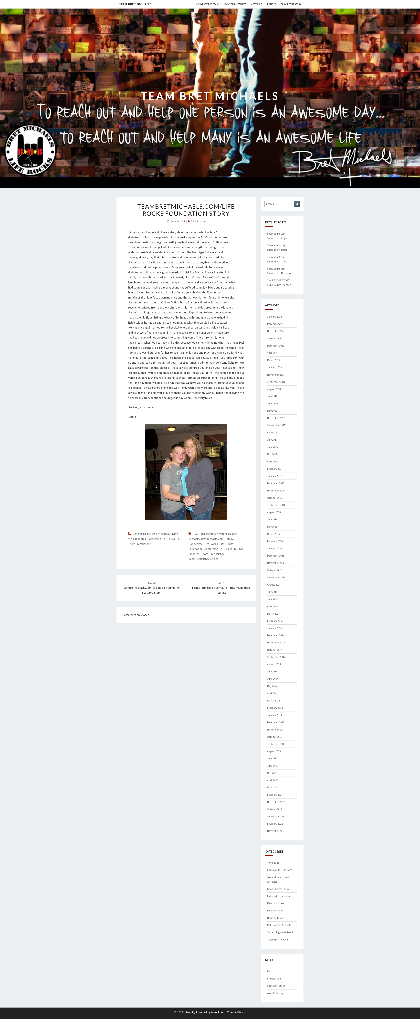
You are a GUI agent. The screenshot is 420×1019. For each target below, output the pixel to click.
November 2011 (276, 830)
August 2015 (274, 584)
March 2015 (273, 613)
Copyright (256, 4)
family (229, 539)
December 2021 (275, 323)
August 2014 (274, 664)
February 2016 (275, 541)
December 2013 (275, 722)
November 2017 (276, 418)
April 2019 (272, 352)
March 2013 (273, 787)
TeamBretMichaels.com (203, 559)
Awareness (223, 534)
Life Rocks (211, 544)
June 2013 (272, 765)
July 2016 (272, 519)
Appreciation (207, 534)
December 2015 (275, 555)
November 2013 (276, 729)
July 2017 (272, 439)
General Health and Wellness (151, 534)
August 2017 (274, 432)
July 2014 (272, 671)
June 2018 (272, 403)
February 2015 (275, 620)
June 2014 (272, 678)
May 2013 (272, 773)
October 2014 (274, 649)
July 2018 (272, 396)
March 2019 (273, 360)
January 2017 (274, 476)
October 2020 (274, 338)
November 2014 (276, 642)
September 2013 (276, 744)
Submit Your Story (291, 4)
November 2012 (276, 802)
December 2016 (275, 483)
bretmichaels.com (212, 539)
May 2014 (272, 686)
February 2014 (275, 707)
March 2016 (273, 534)
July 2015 (272, 591)
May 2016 (272, 526)
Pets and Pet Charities (279, 925)
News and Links (275, 917)
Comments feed (276, 985)
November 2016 (276, 490)
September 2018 (276, 381)
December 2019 (275, 345)
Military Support (276, 910)
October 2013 (274, 736)
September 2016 (276, 505)
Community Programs (208, 4)
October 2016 (274, 497)
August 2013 (274, 751)
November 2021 (276, 331)
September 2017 (276, 425)
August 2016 (274, 512)
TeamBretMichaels (139, 544)
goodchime (196, 544)
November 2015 (276, 562)
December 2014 (275, 635)
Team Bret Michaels (135, 4)
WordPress (218, 1012)
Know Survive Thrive (278, 888)
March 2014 (273, 700)
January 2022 (274, 316)
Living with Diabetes (278, 896)
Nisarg (241, 1012)
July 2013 (272, 758)
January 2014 (274, 715)
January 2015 (274, 628)
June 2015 (272, 599)
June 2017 (272, 447)
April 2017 (272, 461)
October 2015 (274, 570)
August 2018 (274, 389)
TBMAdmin (198, 221)
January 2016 (274, 548)
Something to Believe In (163, 539)
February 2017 (275, 468)
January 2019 (274, 367)
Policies (271, 4)
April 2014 (272, 693)
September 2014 (276, 657)
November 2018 (276, 374)
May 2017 (272, 454)
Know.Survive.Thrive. (235, 4)
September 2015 (276, 577)
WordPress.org (275, 993)
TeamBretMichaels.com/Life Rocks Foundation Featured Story (151, 587)
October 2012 (274, 809)
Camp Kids (273, 862)
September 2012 (276, 816)
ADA (195, 534)
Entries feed (274, 978)
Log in (270, 971)
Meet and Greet (275, 903)
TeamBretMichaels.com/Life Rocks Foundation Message (221, 587)
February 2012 (275, 823)
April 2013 (272, 780)
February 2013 (275, 794)
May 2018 (272, 410)
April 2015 (272, 606)
